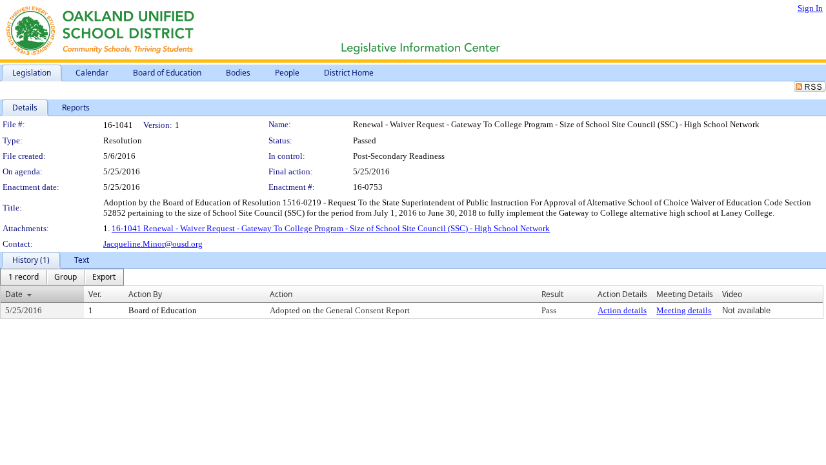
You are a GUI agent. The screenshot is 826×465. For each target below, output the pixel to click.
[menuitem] (23, 277)
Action (281, 294)
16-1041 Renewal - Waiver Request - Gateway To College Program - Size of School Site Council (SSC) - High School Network (331, 228)
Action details (622, 310)
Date (14, 294)
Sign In (810, 8)
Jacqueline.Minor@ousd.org (153, 244)
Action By (145, 294)
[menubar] (62, 277)
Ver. (94, 294)
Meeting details (683, 310)
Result (552, 294)
